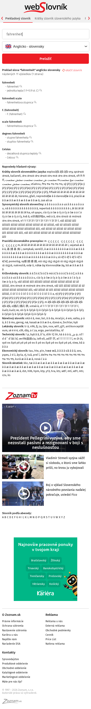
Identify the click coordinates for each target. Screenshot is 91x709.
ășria (20, 354)
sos (79, 350)
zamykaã (28, 249)
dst (24, 371)
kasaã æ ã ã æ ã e (40, 322)
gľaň (32, 196)
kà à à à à (65, 334)
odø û (30, 265)
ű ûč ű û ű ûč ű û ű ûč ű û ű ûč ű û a (32, 293)
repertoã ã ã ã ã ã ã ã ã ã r (55, 208)
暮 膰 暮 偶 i (14, 249)
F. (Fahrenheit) (15, 114)
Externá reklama (55, 625)
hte (36, 350)
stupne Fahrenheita (18, 137)
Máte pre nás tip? (12, 681)
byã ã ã (34, 334)
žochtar (67, 322)
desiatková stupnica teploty (23, 153)
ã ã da (50, 318)
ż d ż (12, 354)
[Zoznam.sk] (13, 702)
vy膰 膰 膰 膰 (29, 261)
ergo (41, 330)
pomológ (14, 261)
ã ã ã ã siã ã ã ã (66, 350)
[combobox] (45, 46)
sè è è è (13, 330)
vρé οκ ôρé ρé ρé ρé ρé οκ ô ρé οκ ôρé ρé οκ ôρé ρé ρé (36, 342)
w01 (56, 326)
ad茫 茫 (50, 338)
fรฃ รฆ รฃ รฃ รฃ (52, 184)
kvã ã (26, 216)
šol (43, 318)
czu (4, 375)
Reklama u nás (54, 621)
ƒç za (38, 326)
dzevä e (57, 322)
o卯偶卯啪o (38, 216)
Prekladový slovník (17, 18)
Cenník (49, 634)
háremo (23, 196)
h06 (30, 371)
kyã (75, 322)
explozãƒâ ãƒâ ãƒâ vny (60, 171)
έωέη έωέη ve (10, 310)
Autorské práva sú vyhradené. (19, 692)
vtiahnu (36, 184)
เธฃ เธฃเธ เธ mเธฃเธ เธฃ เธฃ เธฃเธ (31, 285)
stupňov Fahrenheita (18, 141)
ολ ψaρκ (36, 212)
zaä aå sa (46, 200)
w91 (75, 371)
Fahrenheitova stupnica (20, 102)
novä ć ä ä (40, 359)
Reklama (52, 615)
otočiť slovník (74, 70)
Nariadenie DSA (11, 643)
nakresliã (19, 265)
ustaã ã (34, 306)
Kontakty (8, 652)
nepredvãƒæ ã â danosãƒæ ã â (54, 196)
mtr (81, 371)
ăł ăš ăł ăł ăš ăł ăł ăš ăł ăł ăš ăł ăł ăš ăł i (45, 245)
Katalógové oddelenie (15, 672)
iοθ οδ (41, 338)
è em (69, 318)
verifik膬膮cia (27, 338)
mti (70, 371)
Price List (51, 639)
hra (53, 371)
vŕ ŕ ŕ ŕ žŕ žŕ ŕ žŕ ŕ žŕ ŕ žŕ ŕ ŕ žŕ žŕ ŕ (40, 220)
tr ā (27, 326)
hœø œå (50, 350)
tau (31, 350)
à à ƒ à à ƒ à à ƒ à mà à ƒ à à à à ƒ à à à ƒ (52, 273)
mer (37, 318)
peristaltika (52, 330)
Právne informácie (12, 621)
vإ (25, 354)
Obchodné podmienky (58, 630)
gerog (19, 322)
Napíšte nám (9, 639)
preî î (36, 354)
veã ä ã (50, 216)
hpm (36, 371)
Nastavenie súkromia (14, 630)
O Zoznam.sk (11, 615)
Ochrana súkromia (12, 625)
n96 (32, 326)
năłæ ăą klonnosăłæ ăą (49, 265)
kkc (26, 363)
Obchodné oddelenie (14, 668)
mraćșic (60, 318)
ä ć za (33, 330)
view (75, 342)
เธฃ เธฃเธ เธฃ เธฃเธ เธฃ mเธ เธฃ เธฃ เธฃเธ (48, 175)
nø (26, 322)
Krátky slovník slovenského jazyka (58, 18)
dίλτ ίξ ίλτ (52, 334)
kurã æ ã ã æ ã (24, 359)
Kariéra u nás (10, 634)
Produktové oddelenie (15, 663)
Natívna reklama (55, 643)
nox (50, 326)
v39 (21, 330)
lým (45, 326)
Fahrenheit (13, 86)
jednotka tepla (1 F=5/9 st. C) (23, 90)
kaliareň (15, 175)
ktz (58, 371)
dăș (26, 330)
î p (27, 334)
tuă (30, 354)
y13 (48, 371)
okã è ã (29, 318)
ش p (75, 334)
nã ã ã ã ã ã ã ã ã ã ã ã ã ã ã (21, 208)
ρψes (5, 354)
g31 (62, 326)
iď (62, 330)
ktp (42, 371)
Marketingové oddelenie (16, 677)
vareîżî (39, 249)
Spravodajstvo (10, 659)
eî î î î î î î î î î (64, 338)
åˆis (42, 334)
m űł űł (78, 338)
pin (42, 350)
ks (9, 375)
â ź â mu (10, 322)
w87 (64, 371)
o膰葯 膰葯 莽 (20, 306)
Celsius (11, 157)
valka (76, 318)
